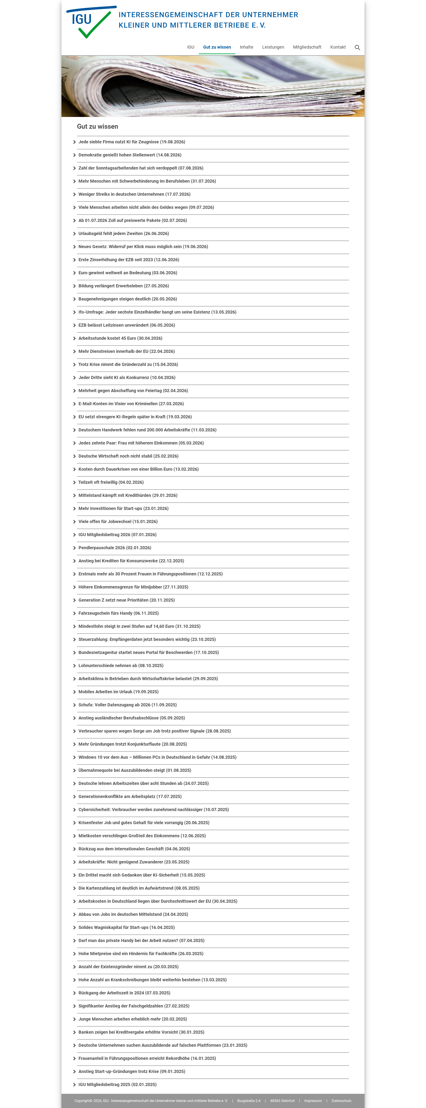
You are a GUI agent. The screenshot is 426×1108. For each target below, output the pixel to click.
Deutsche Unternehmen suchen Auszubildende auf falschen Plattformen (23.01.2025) (162, 1045)
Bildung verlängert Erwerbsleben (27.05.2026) (123, 285)
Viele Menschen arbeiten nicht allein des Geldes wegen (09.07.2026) (145, 207)
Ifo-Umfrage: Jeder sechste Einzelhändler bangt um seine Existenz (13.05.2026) (157, 312)
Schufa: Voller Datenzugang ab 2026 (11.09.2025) (127, 704)
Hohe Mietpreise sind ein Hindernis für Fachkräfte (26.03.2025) (140, 953)
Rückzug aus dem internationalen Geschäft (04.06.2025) (133, 848)
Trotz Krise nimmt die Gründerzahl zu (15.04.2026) (127, 364)
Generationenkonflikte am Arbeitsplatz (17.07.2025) (129, 796)
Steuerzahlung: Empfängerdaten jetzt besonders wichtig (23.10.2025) (146, 639)
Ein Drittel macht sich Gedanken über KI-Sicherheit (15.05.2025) (141, 875)
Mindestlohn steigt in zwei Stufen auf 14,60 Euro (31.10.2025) (139, 626)
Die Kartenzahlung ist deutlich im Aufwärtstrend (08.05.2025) (138, 888)
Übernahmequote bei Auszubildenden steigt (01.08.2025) (134, 770)
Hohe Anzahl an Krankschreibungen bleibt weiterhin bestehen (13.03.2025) (152, 979)
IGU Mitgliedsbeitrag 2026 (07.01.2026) (117, 534)
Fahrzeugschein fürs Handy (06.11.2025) (118, 613)
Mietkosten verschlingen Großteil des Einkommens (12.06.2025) (141, 835)
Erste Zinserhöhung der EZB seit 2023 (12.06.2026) (128, 259)
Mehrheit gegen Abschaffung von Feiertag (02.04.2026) (132, 390)
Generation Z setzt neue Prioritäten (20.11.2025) (126, 600)
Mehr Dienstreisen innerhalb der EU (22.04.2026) (126, 351)
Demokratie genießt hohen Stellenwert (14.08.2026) (129, 155)
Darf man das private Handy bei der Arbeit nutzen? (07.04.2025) (141, 940)
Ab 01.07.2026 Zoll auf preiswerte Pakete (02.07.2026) (132, 220)
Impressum (313, 1101)
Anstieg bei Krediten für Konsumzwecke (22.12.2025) (130, 560)
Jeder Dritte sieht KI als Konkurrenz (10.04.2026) (126, 377)
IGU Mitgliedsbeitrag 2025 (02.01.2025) (117, 1084)
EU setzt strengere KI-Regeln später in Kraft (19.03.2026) (134, 416)
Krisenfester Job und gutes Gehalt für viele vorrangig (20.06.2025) (143, 822)
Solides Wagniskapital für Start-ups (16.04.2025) (126, 927)
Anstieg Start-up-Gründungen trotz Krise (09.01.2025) (131, 1071)
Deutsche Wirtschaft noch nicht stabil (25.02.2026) (128, 456)
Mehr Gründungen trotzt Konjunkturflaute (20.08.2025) (132, 744)
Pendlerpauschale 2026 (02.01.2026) (114, 547)
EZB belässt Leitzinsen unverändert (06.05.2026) (126, 325)
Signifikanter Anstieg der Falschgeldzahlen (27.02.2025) (133, 1006)
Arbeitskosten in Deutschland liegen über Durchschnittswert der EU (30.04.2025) (157, 901)
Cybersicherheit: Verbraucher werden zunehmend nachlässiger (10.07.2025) (153, 809)
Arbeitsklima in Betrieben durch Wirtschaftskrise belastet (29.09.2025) (147, 678)
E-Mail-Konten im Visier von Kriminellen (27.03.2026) (130, 403)
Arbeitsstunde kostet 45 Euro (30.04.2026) (119, 338)
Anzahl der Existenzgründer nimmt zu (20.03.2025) (128, 966)
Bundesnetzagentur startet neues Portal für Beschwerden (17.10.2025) (148, 652)
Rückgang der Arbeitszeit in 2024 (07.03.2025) (123, 992)
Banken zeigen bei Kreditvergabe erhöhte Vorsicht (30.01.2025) (140, 1032)
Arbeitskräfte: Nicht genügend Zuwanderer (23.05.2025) (133, 862)
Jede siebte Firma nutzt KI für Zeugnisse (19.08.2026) (131, 141)
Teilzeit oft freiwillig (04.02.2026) (110, 482)
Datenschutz (341, 1101)
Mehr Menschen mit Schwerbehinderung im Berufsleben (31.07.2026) (146, 181)
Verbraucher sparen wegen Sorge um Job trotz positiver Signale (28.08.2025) (154, 731)
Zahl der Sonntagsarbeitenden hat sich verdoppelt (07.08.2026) (140, 168)
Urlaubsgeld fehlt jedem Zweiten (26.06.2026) (123, 233)
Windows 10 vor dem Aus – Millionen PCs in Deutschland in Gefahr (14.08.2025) (157, 757)
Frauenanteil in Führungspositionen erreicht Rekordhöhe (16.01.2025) (146, 1058)
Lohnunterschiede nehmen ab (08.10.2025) (120, 665)
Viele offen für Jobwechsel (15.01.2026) (117, 521)
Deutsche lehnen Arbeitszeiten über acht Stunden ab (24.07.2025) (143, 783)
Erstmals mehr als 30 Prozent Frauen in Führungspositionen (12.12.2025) (150, 574)
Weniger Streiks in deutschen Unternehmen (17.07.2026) (134, 194)
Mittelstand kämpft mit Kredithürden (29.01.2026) (127, 495)
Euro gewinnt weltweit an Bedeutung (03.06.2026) (127, 272)
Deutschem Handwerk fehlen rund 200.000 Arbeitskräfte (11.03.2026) (147, 430)
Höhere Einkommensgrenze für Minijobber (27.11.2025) (132, 587)
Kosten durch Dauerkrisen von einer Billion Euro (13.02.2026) (138, 469)
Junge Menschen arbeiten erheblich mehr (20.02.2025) (132, 1019)
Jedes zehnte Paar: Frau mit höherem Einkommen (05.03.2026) (140, 443)
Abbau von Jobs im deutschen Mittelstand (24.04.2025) (132, 914)
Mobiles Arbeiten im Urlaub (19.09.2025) (118, 691)
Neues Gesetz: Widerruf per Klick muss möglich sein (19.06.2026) (142, 246)
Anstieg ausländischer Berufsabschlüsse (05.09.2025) (131, 718)
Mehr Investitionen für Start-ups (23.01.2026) (123, 508)
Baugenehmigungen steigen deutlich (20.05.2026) (127, 299)
